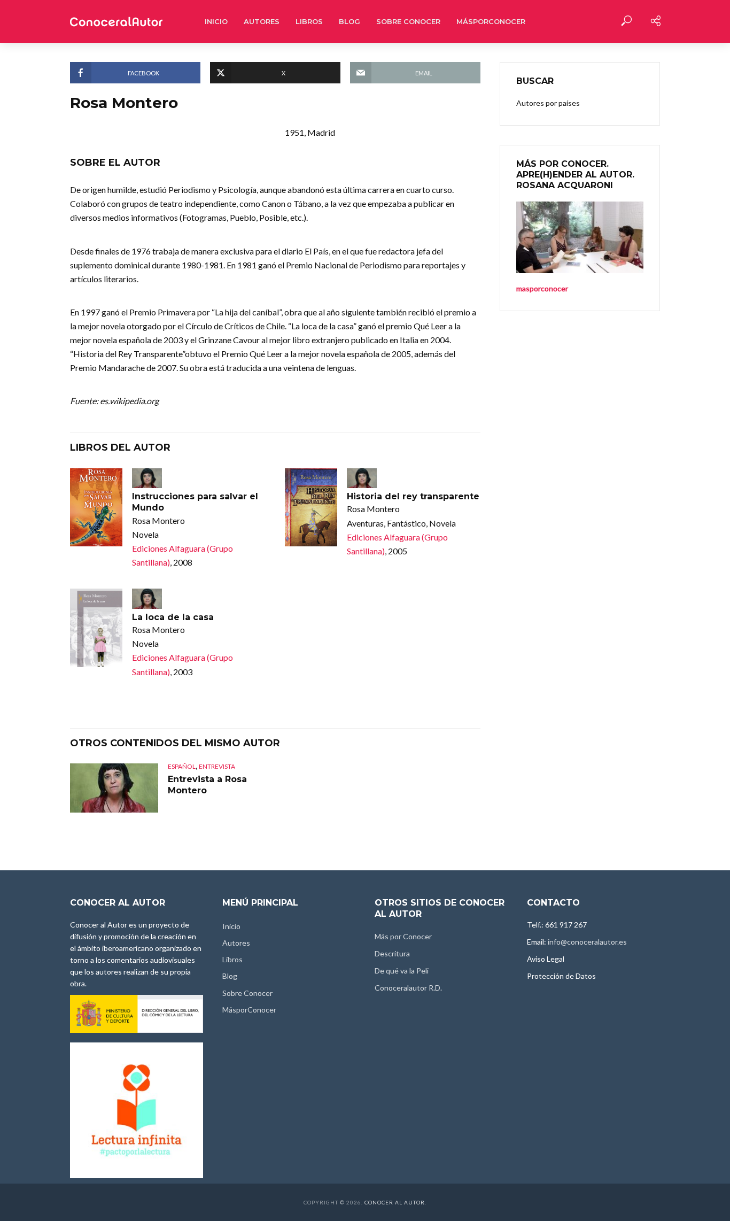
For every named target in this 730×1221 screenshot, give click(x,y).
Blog (349, 21)
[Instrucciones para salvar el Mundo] (96, 507)
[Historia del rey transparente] (311, 507)
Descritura (392, 953)
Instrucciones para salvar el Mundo (195, 502)
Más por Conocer (403, 936)
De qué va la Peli (402, 970)
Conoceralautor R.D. (408, 987)
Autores (261, 21)
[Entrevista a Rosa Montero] (114, 788)
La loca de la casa (173, 617)
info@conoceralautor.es (587, 941)
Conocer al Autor (394, 1202)
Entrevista (217, 766)
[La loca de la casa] (96, 628)
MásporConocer (490, 21)
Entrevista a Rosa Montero (207, 785)
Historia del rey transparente (413, 496)
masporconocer (542, 288)
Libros (309, 21)
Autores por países (548, 102)
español (182, 766)
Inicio (216, 21)
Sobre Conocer (408, 21)
